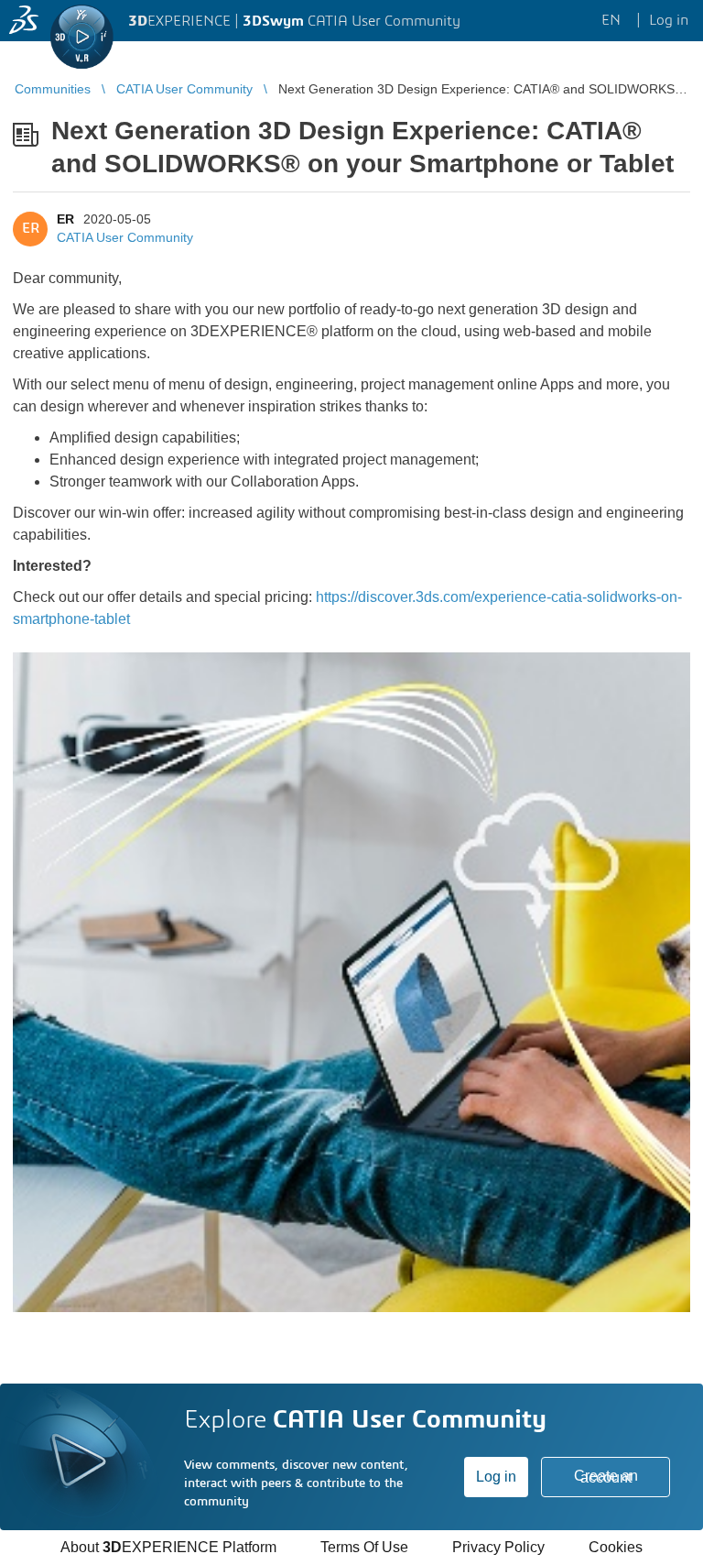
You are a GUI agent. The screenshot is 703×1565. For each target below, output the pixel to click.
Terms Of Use (364, 1547)
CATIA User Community (125, 237)
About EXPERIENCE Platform (168, 1547)
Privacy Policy (498, 1547)
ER (65, 219)
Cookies (616, 1547)
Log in (496, 1476)
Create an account (606, 1476)
